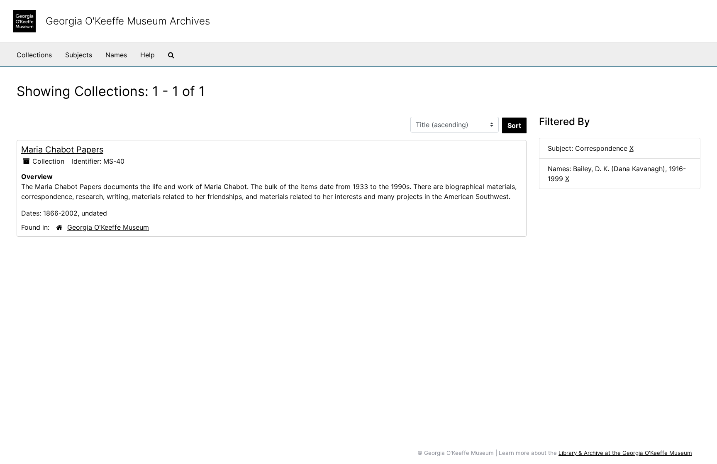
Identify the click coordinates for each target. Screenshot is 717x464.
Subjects (78, 55)
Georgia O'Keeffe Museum (108, 227)
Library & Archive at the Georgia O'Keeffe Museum (625, 452)
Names (116, 55)
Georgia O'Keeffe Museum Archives (128, 21)
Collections (34, 55)
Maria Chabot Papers (62, 150)
